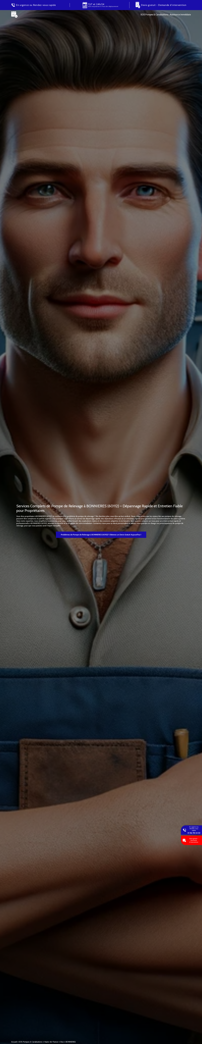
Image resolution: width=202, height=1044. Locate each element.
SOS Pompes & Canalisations (30, 1042)
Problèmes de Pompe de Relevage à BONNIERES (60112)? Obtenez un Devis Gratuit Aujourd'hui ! (101, 535)
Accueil (14, 1042)
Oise (62, 1042)
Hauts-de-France (51, 1042)
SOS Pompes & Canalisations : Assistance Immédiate (166, 14)
